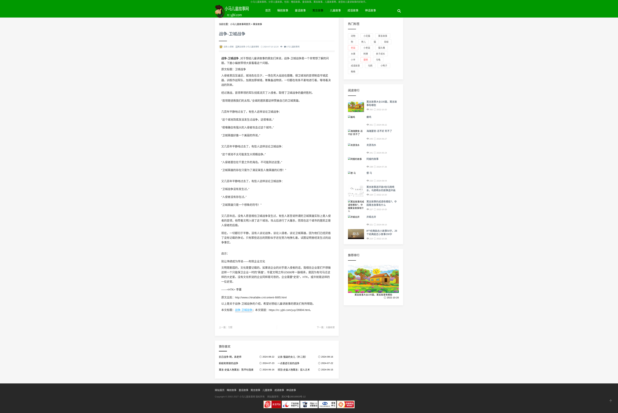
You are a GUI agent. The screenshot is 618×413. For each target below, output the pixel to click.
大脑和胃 (330, 327)
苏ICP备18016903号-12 (293, 396)
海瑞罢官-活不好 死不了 (379, 131)
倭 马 (369, 173)
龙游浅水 (371, 145)
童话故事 (300, 10)
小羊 (353, 59)
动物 (353, 36)
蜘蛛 (353, 71)
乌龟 (378, 59)
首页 (268, 10)
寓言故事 (317, 10)
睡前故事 (282, 10)
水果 (353, 53)
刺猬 (365, 53)
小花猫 (366, 36)
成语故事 (352, 10)
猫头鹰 (381, 47)
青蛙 (386, 42)
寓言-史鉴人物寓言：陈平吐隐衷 (236, 369)
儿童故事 (335, 10)
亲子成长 (380, 53)
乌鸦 (370, 65)
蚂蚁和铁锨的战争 (228, 363)
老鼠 (353, 47)
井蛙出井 (371, 216)
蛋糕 (365, 59)
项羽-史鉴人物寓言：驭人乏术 (294, 369)
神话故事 (370, 10)
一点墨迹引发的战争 (288, 363)
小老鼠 (366, 47)
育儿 (363, 42)
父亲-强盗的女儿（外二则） (292, 356)
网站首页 (220, 390)
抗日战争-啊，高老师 (230, 356)
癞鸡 (368, 117)
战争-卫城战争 (243, 310)
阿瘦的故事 (372, 159)
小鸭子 (383, 65)
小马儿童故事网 (238, 14)
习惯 (230, 327)
